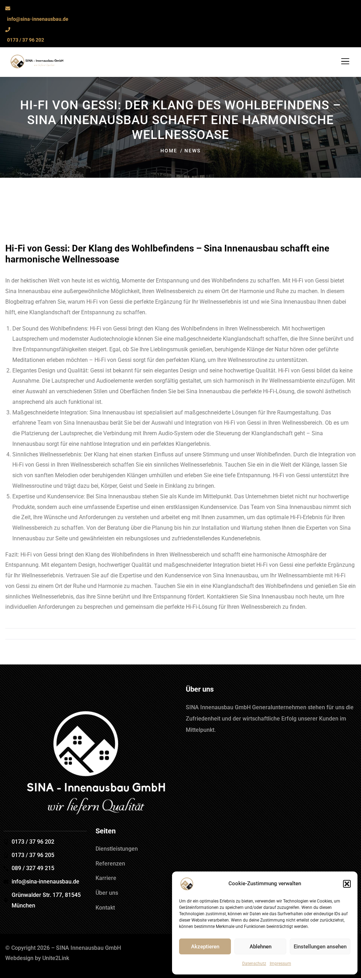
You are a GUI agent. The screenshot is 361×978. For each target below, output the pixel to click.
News (192, 150)
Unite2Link (55, 958)
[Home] (90, 765)
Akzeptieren (205, 946)
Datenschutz (254, 963)
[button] (346, 883)
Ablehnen (260, 946)
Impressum (280, 963)
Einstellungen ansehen (320, 946)
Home (168, 150)
